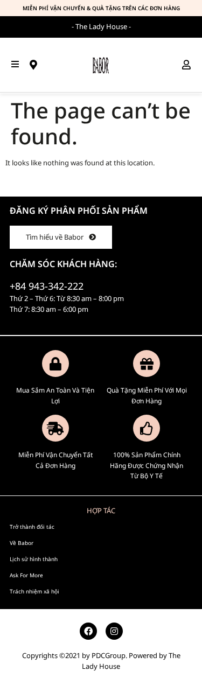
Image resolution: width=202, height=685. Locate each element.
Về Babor (21, 543)
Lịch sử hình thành (34, 559)
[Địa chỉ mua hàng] (37, 64)
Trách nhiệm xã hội (34, 591)
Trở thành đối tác (32, 526)
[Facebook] (88, 631)
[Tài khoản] (189, 64)
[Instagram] (114, 631)
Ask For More (26, 575)
